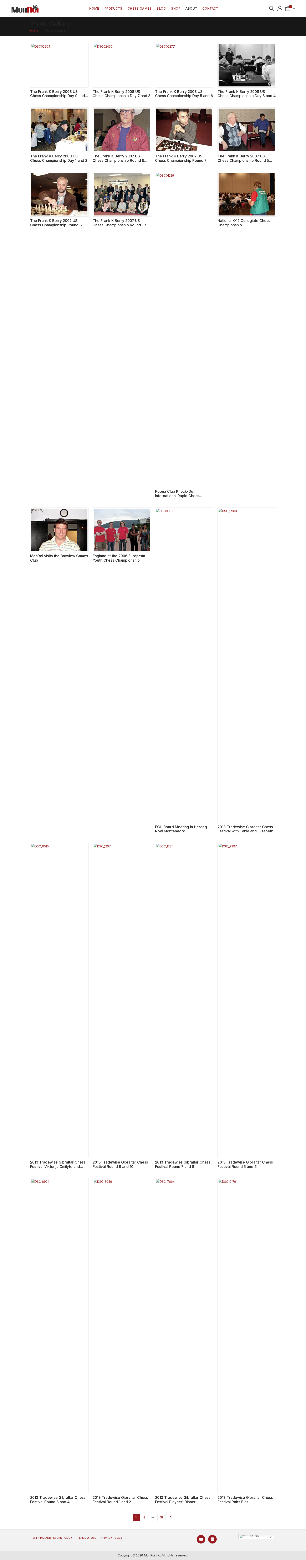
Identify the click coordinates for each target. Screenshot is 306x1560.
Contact (210, 8)
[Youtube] (201, 1539)
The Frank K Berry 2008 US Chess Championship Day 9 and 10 (57, 95)
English (253, 1536)
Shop (175, 8)
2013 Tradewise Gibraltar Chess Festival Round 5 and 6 (245, 1164)
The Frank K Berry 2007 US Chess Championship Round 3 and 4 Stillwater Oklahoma (56, 224)
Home (94, 8)
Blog (161, 8)
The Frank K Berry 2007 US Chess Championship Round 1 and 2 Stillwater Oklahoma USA (122, 224)
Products (113, 8)
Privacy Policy (111, 1537)
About (191, 8)
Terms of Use (86, 1537)
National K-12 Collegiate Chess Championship (244, 222)
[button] (272, 8)
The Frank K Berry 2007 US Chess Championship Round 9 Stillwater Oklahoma (118, 160)
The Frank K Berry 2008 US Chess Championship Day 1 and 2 (58, 158)
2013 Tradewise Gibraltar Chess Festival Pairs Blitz (245, 1499)
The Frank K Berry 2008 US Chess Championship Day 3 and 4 (247, 93)
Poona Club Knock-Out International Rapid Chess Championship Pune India (177, 495)
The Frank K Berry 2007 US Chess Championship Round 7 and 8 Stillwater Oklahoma (180, 160)
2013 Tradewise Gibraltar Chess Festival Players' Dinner (182, 1499)
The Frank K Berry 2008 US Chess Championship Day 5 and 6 (184, 93)
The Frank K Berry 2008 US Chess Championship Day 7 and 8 (122, 93)
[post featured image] (59, 65)
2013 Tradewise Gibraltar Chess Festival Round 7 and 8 (182, 1164)
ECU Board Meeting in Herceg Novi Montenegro (181, 829)
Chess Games (140, 8)
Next (170, 1517)
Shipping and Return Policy (52, 1537)
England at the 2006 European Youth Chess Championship (119, 558)
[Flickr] (212, 1539)
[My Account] (280, 8)
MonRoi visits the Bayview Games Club (59, 558)
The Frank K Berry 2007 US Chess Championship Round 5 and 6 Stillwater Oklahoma (243, 160)
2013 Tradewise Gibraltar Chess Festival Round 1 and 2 (120, 1499)
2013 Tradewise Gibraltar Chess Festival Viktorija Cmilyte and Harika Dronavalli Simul (58, 1166)
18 (161, 1517)
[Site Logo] (25, 8)
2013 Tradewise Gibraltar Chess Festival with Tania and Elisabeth (245, 829)
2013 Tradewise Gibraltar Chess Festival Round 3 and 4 (58, 1499)
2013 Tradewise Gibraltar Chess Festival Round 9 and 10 (120, 1164)
